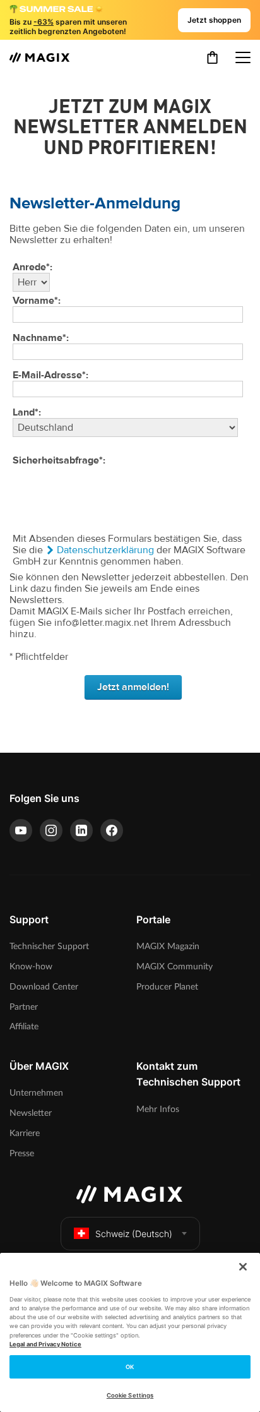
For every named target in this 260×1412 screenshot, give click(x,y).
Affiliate (23, 1026)
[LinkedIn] (81, 830)
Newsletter (30, 1113)
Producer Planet (167, 986)
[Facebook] (111, 830)
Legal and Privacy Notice (45, 1344)
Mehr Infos (157, 1109)
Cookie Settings (130, 1395)
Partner (23, 1007)
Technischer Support (49, 946)
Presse (21, 1153)
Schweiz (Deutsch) (133, 1233)
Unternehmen (36, 1093)
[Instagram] (51, 830)
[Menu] (243, 57)
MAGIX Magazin (167, 946)
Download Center (43, 986)
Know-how (30, 966)
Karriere (24, 1133)
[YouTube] (20, 830)
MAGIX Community (174, 966)
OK (130, 1366)
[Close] (243, 1267)
